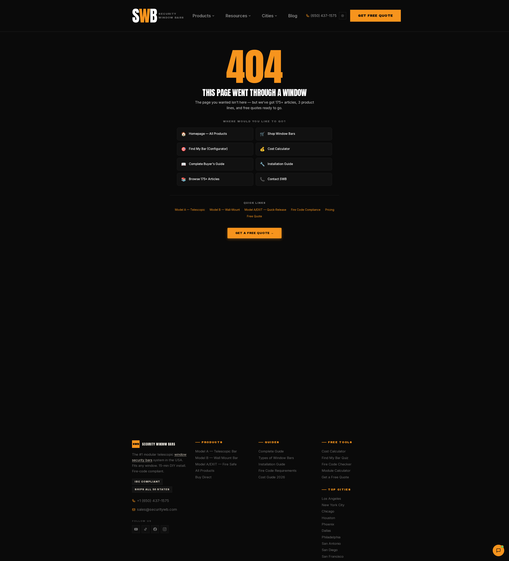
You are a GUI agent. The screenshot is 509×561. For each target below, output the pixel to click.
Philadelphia (331, 537)
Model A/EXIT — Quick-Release (265, 209)
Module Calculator (336, 471)
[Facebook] (155, 529)
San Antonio (331, 543)
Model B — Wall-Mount (225, 209)
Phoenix (328, 524)
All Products (204, 471)
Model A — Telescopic (190, 209)
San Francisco (333, 556)
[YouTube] (136, 529)
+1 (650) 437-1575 (153, 500)
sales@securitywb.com (157, 509)
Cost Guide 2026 (271, 477)
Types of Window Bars (276, 458)
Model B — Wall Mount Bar (216, 458)
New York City (333, 505)
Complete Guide (271, 451)
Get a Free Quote (335, 477)
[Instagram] (165, 529)
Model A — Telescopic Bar (216, 451)
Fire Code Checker (337, 464)
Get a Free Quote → (254, 233)
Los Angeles (331, 499)
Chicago (328, 511)
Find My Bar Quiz (335, 458)
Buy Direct (203, 477)
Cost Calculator (334, 451)
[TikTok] (146, 529)
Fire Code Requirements (277, 471)
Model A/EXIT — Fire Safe (216, 464)
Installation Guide (271, 464)
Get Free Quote (375, 15)
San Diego (330, 550)
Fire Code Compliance (306, 209)
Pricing (329, 209)
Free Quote (254, 216)
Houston (328, 518)
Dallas (326, 531)
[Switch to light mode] (342, 15)
